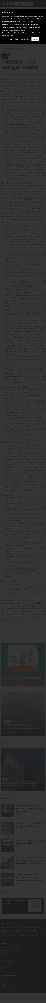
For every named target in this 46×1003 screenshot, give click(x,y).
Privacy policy (13, 39)
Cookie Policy (29, 22)
